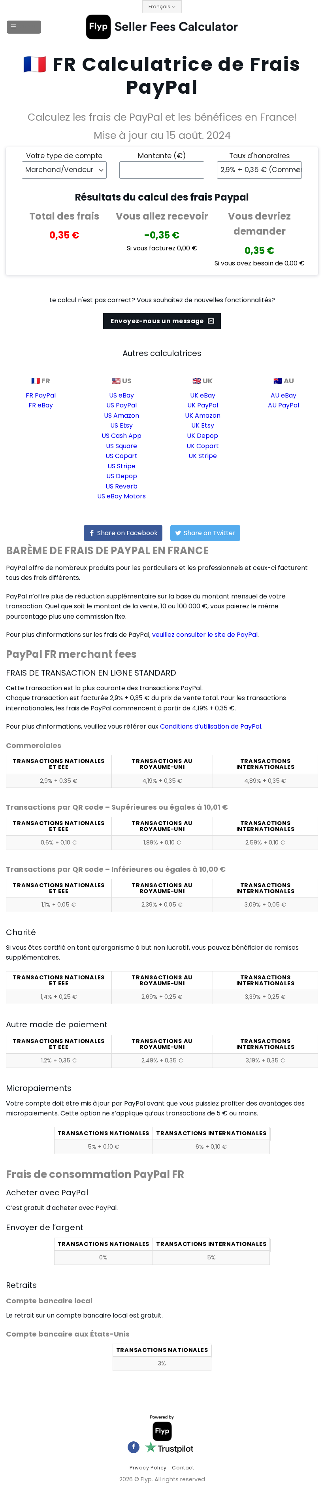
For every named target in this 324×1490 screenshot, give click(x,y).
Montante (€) (162, 156)
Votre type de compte (64, 156)
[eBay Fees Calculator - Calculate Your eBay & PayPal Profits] (162, 27)
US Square (121, 446)
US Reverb (121, 486)
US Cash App (121, 435)
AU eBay (283, 395)
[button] (24, 27)
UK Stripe (202, 455)
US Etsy (121, 425)
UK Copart (202, 446)
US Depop (121, 476)
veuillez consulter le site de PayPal (205, 634)
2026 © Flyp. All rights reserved (162, 1479)
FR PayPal (41, 395)
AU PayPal (283, 405)
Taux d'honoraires (259, 156)
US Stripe (121, 466)
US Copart (121, 455)
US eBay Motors (121, 496)
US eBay (121, 395)
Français (159, 6)
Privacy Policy (148, 1467)
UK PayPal (202, 405)
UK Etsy (202, 425)
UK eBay (202, 395)
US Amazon (121, 415)
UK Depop (202, 435)
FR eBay (40, 405)
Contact (183, 1467)
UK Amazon (202, 415)
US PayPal (121, 405)
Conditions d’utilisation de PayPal (210, 726)
